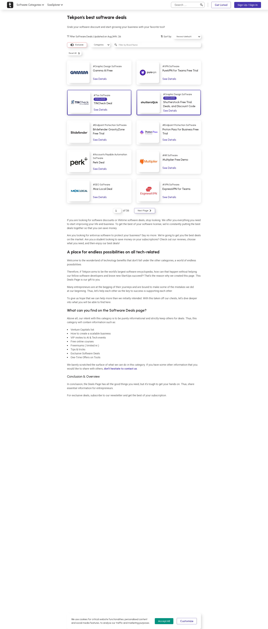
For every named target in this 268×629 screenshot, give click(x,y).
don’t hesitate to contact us (120, 368)
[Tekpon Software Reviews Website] (10, 5)
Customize (186, 621)
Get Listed (221, 5)
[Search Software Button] (201, 5)
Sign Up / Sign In (248, 4)
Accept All (164, 621)
